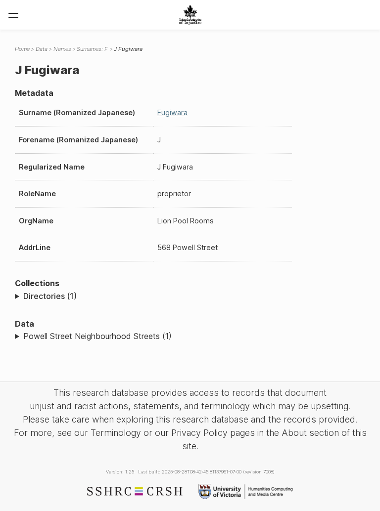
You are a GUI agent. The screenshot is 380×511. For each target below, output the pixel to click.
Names (62, 48)
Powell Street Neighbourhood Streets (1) (97, 336)
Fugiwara (172, 112)
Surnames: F (92, 48)
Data (42, 48)
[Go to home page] (190, 15)
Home (22, 48)
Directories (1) (50, 296)
